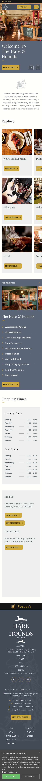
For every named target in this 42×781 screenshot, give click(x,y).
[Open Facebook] (13, 679)
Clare (21, 659)
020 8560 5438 (21, 666)
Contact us (30, 728)
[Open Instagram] (21, 679)
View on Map (11, 515)
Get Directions (13, 523)
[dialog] (21, 765)
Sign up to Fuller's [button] (21, 717)
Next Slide (38, 68)
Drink (11, 732)
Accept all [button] (11, 776)
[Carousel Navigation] (34, 68)
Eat (11, 728)
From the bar (11, 266)
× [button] (39, 752)
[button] (21, 772)
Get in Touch (12, 547)
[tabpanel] (21, 334)
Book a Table (9, 67)
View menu (10, 169)
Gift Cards (11, 743)
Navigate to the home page (8, 7)
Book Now (22, 7)
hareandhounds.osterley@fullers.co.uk (21, 673)
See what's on (11, 217)
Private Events (11, 736)
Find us (30, 732)
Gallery (31, 736)
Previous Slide (31, 68)
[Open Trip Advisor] (28, 679)
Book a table (9, 384)
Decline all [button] (30, 776)
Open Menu (36, 7)
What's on (11, 739)
